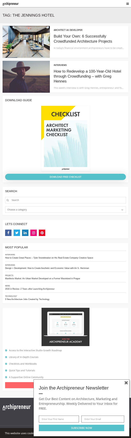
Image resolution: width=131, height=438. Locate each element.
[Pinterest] (42, 233)
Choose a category (17, 209)
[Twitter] (17, 233)
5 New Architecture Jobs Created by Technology (27, 299)
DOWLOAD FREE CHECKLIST (65, 176)
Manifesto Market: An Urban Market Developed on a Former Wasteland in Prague (42, 278)
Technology (11, 296)
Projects (9, 275)
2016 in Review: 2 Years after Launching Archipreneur (29, 289)
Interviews (10, 254)
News (7, 286)
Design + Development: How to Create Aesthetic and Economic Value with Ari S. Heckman (47, 268)
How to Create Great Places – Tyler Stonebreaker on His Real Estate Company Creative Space (49, 258)
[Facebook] (8, 233)
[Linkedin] (25, 233)
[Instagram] (33, 233)
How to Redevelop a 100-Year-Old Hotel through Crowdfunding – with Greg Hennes (87, 76)
